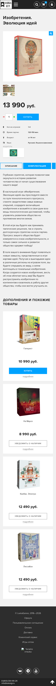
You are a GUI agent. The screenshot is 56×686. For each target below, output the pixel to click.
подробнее (28, 376)
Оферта (28, 618)
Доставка (28, 632)
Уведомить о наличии (28, 443)
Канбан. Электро (28, 494)
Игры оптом (28, 642)
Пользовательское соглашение (28, 623)
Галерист (28, 348)
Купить (27, 117)
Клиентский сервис (28, 637)
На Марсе (28, 421)
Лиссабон (28, 566)
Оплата (28, 627)
